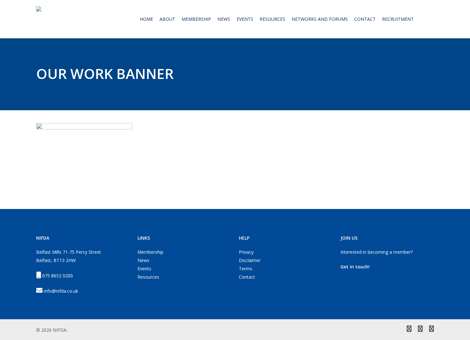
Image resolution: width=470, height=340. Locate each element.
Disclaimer (250, 260)
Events (144, 269)
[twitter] (409, 329)
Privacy (246, 252)
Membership (150, 252)
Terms (245, 269)
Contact (247, 277)
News (143, 260)
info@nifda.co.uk (61, 291)
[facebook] (420, 329)
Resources (148, 277)
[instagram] (431, 329)
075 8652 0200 (57, 276)
